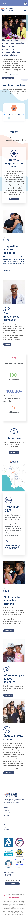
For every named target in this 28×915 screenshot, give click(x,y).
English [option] (5, 3)
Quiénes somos (7, 810)
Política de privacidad (8, 895)
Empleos (6, 827)
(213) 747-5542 (10, 549)
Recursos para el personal (9, 831)
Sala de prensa (7, 824)
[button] (10, 74)
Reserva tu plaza (8, 78)
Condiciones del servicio (19, 895)
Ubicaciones (6, 815)
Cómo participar (7, 812)
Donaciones (6, 829)
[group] (14, 112)
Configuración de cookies (14, 897)
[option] (5, 4)
